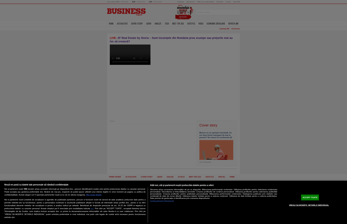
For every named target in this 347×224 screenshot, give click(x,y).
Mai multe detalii (94, 195)
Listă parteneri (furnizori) (162, 201)
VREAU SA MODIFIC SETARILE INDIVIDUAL (309, 205)
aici (92, 208)
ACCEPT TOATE (310, 197)
